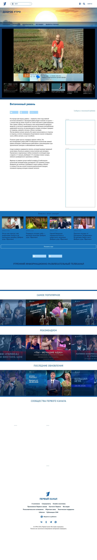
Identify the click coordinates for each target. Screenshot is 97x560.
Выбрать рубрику (52, 24)
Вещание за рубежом (50, 516)
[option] (10, 86)
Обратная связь (50, 509)
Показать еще (48, 246)
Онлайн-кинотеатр (59, 504)
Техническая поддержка (66, 509)
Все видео (66, 506)
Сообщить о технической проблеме (84, 111)
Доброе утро (12, 11)
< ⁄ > (32, 112)
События (42, 512)
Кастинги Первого (55, 506)
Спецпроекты (46, 504)
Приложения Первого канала (37, 506)
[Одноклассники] (24, 112)
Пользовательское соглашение (33, 509)
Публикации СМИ (52, 512)
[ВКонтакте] (14, 112)
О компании (36, 504)
